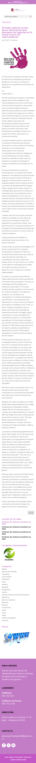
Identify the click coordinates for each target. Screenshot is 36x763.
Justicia (4, 592)
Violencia (5, 620)
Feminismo (6, 579)
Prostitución (6, 608)
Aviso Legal (9, 757)
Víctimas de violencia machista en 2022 (16, 538)
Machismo (5, 597)
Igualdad (5, 587)
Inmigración (6, 590)
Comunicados (7, 577)
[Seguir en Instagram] (13, 745)
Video (4, 615)
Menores (5, 602)
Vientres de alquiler (9, 618)
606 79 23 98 (8, 703)
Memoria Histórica (8, 600)
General (6, 22)
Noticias (5, 605)
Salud (4, 610)
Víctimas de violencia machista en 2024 (16, 528)
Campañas (5, 574)
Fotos (4, 582)
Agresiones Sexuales (9, 572)
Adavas (4, 569)
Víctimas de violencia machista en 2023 (16, 533)
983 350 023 (8, 695)
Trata (4, 613)
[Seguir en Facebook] (4, 745)
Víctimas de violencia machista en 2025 (16, 523)
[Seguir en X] (9, 745)
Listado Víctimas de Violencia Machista (15, 595)
